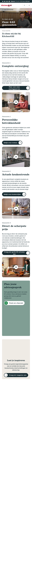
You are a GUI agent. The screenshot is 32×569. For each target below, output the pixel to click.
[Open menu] (29, 5)
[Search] (24, 5)
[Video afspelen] (16, 102)
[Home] (6, 5)
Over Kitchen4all (8, 9)
